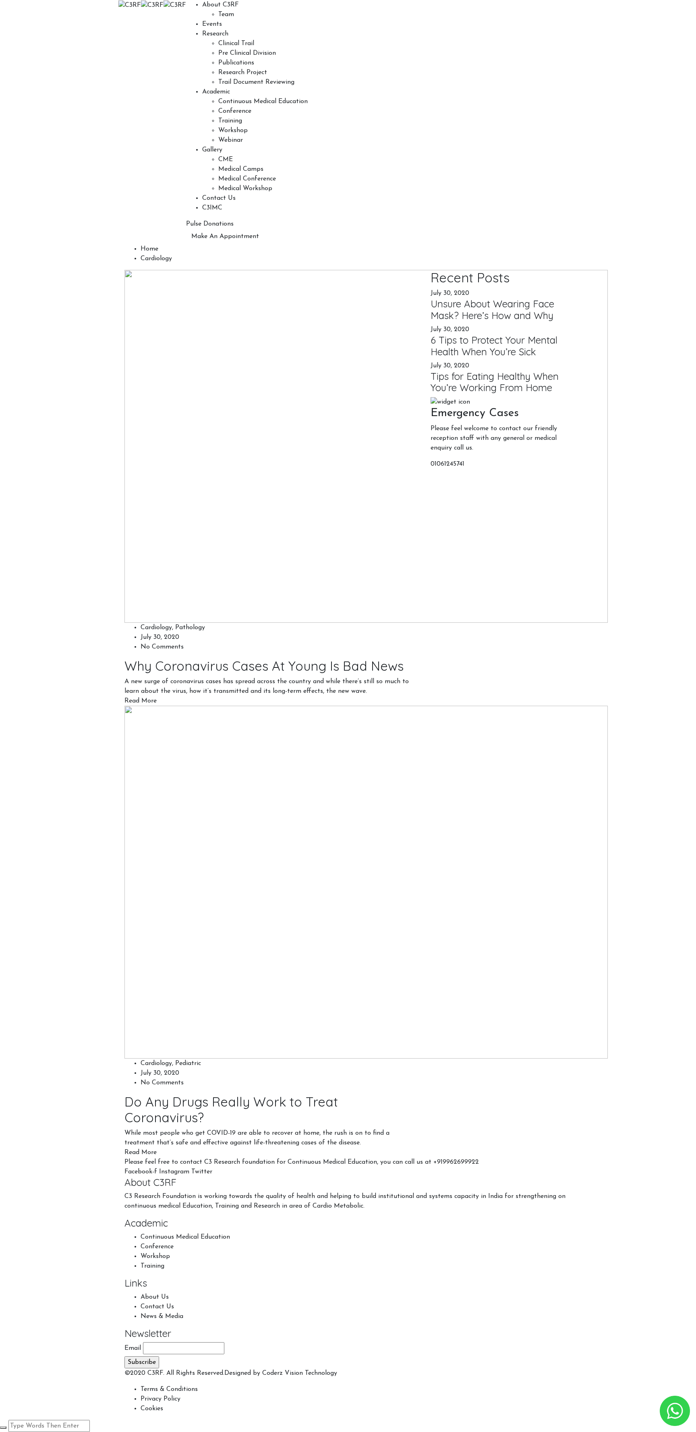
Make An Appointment (225, 236)
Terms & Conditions (169, 1389)
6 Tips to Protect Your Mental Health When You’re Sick (494, 346)
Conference (234, 111)
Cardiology (156, 627)
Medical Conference (247, 179)
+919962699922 (456, 1162)
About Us (155, 1297)
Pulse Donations (210, 224)
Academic (216, 92)
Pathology (190, 627)
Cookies (152, 1408)
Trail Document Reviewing (256, 82)
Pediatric (188, 1063)
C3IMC (212, 208)
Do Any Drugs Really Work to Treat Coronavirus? (231, 1109)
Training (230, 121)
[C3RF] (129, 5)
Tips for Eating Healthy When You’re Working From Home (495, 382)
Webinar (230, 140)
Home (149, 249)
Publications (236, 63)
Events (212, 24)
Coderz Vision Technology (299, 1373)
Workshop (233, 130)
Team (226, 14)
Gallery (212, 150)
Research (215, 34)
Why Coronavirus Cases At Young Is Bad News (264, 666)
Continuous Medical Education (263, 101)
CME (225, 159)
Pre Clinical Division (247, 53)
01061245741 (447, 464)
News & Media (162, 1316)
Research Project (242, 72)
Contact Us (219, 198)
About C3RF (220, 5)
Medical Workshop (245, 188)
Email (132, 1348)
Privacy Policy (160, 1399)
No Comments (162, 647)
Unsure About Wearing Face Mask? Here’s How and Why (492, 309)
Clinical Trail (236, 43)
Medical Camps (240, 169)
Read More (140, 701)
